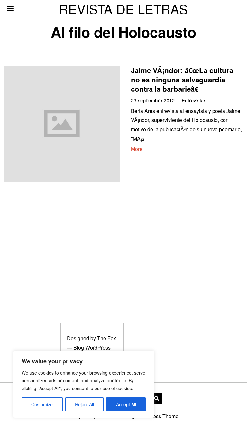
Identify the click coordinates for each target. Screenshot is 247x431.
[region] (83, 384)
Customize (42, 404)
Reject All (84, 404)
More (136, 149)
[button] (156, 398)
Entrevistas (194, 100)
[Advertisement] (59, 239)
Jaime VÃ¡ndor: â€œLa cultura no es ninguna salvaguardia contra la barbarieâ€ (182, 79)
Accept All (126, 404)
